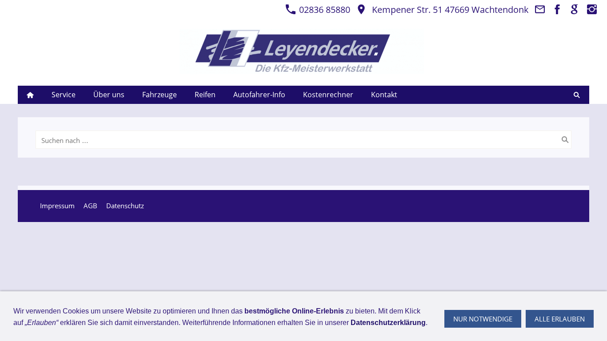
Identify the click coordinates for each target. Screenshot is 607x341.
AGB (90, 205)
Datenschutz (125, 205)
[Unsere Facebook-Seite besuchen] (557, 10)
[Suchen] (576, 95)
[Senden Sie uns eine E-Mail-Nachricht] (540, 10)
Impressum (57, 205)
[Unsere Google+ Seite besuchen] (574, 10)
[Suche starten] (565, 139)
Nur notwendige (482, 318)
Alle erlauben (560, 318)
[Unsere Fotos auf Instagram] (592, 10)
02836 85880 (323, 10)
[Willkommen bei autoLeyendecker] (30, 95)
